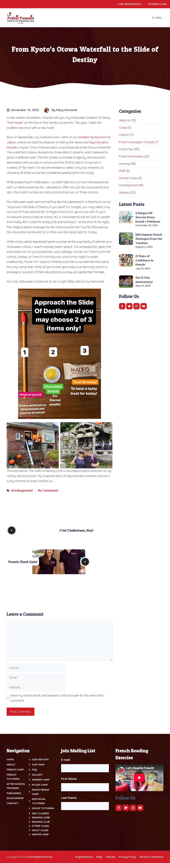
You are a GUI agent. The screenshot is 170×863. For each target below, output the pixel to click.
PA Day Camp (40, 784)
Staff (122, 170)
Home (10, 759)
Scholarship (15, 798)
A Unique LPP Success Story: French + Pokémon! (147, 217)
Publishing (14, 793)
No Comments (48, 490)
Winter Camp (40, 834)
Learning (124, 163)
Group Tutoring (43, 808)
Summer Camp (128, 178)
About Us (124, 120)
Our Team (38, 764)
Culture (123, 134)
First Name (69, 779)
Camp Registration (129, 4)
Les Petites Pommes (40, 856)
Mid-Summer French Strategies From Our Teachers (148, 239)
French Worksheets (131, 156)
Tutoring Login (157, 4)
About (11, 764)
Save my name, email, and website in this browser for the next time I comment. (57, 698)
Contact (13, 803)
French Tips (126, 149)
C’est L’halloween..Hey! (76, 530)
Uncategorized (22, 490)
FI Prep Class (40, 825)
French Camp (15, 769)
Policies (110, 856)
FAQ (34, 769)
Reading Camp (41, 817)
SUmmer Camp (40, 779)
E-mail (65, 760)
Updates (124, 192)
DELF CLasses (40, 813)
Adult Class (40, 830)
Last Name (69, 798)
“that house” (15, 122)
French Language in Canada (136, 142)
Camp (123, 127)
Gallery (37, 774)
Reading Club (41, 821)
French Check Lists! (22, 562)
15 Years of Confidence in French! (144, 260)
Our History (40, 759)
